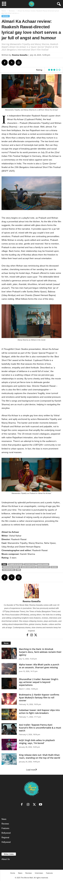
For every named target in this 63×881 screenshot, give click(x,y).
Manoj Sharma (42, 564)
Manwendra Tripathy (11, 567)
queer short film (28, 567)
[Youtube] (41, 805)
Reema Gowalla (20, 55)
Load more (30, 770)
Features (5, 828)
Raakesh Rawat (43, 567)
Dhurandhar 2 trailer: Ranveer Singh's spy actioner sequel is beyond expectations (38, 682)
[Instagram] (32, 636)
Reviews (12, 11)
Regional (5, 837)
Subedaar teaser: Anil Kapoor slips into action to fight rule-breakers (39, 711)
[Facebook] (5, 62)
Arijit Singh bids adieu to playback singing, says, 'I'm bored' (37, 742)
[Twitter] (12, 62)
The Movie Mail (8, 570)
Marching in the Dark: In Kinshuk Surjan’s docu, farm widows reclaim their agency (40, 652)
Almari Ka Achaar (15, 564)
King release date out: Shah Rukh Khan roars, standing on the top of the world (39, 756)
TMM (18, 570)
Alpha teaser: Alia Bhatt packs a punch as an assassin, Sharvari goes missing (39, 666)
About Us (6, 859)
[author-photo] (31, 591)
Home (4, 11)
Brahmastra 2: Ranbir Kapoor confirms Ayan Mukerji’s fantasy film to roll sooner (39, 697)
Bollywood (6, 833)
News (4, 819)
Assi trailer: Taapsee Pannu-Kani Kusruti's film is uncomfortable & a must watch (40, 727)
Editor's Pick (30, 564)
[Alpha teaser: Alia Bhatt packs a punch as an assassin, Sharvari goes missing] (9, 669)
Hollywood (6, 842)
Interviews (39, 873)
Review (54, 567)
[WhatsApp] (19, 62)
